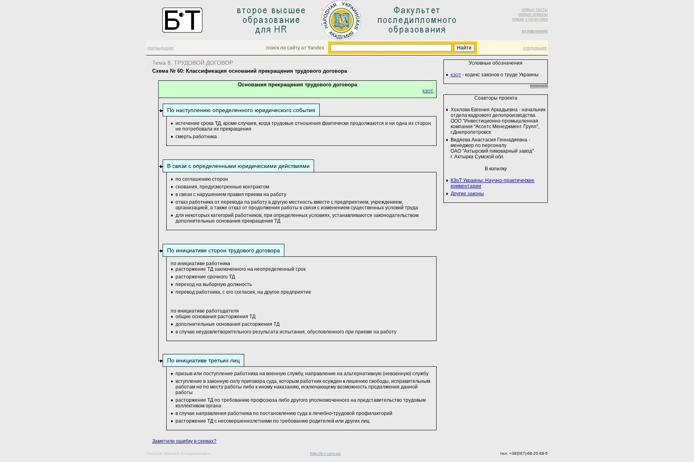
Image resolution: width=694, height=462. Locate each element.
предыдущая (160, 47)
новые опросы (533, 14)
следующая (535, 47)
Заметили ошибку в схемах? (184, 441)
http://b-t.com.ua (325, 453)
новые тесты (535, 9)
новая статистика (530, 18)
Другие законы (467, 193)
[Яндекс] (337, 47)
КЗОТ (456, 75)
